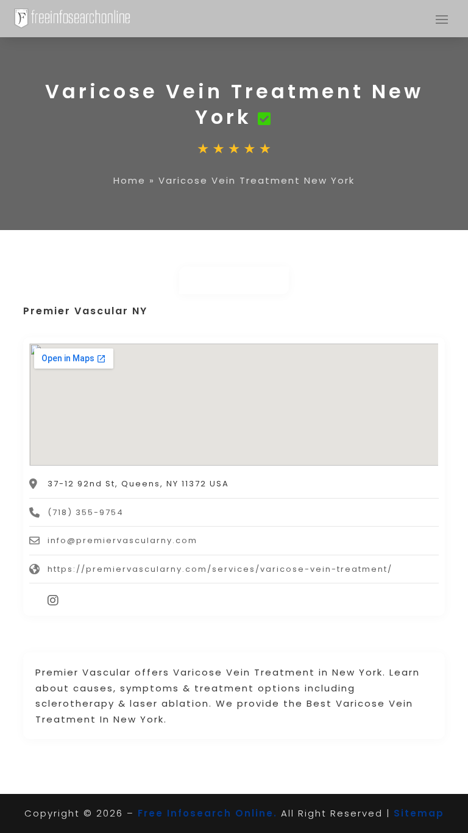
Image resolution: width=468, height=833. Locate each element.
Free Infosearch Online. (207, 813)
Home (129, 180)
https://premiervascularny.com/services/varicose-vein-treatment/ (220, 569)
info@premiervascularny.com (122, 540)
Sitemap (419, 813)
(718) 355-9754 (86, 512)
